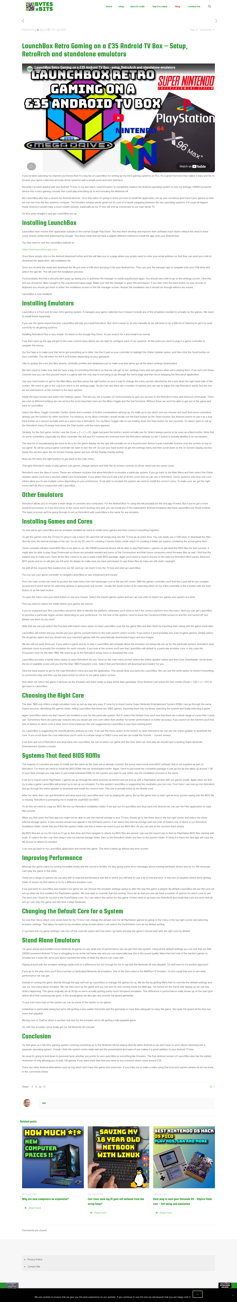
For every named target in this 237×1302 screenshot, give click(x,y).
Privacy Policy (34, 1259)
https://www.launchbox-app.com (39, 249)
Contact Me (33, 1266)
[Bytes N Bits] (39, 6)
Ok (197, 1294)
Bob (42, 29)
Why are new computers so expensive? (45, 1199)
